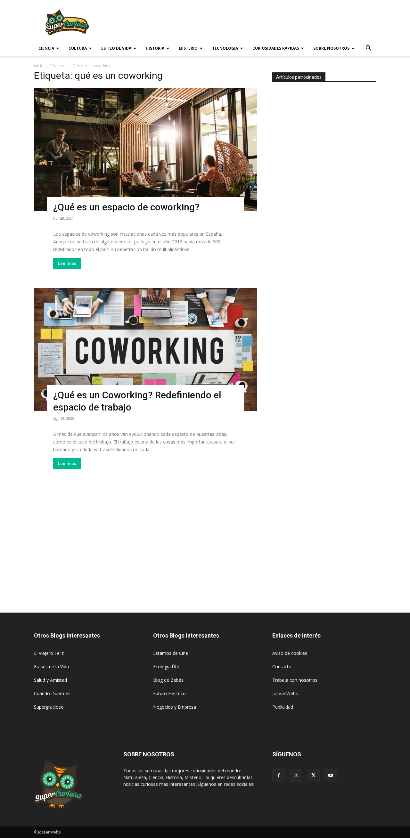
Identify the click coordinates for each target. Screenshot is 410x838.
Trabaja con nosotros (294, 680)
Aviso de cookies (289, 653)
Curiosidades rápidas (275, 48)
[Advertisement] (259, 23)
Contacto (281, 666)
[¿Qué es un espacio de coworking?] (145, 149)
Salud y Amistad (50, 680)
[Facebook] (278, 775)
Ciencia (46, 48)
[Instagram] (296, 775)
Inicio (39, 66)
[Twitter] (313, 775)
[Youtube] (330, 775)
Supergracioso (49, 707)
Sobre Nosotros (331, 48)
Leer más (67, 263)
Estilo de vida (116, 48)
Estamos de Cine (170, 653)
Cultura (78, 48)
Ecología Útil (166, 666)
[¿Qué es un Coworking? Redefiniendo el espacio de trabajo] (145, 349)
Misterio (188, 48)
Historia (155, 48)
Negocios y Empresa (174, 707)
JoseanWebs (285, 693)
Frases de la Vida (51, 666)
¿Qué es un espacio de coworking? (126, 207)
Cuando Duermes (52, 693)
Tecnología (225, 48)
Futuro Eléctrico (169, 693)
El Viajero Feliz (49, 653)
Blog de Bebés (168, 680)
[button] (368, 49)
